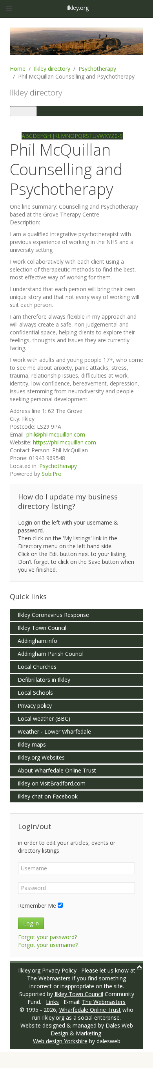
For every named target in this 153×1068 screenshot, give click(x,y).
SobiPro (52, 473)
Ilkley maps (32, 744)
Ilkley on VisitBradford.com (52, 783)
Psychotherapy (97, 68)
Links (52, 1002)
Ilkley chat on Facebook (48, 796)
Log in (31, 923)
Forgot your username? (48, 945)
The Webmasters (49, 978)
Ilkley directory (52, 68)
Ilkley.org (77, 7)
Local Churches (37, 666)
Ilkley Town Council (42, 627)
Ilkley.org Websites (41, 757)
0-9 (119, 135)
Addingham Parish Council (51, 653)
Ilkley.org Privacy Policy (47, 970)
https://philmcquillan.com (64, 442)
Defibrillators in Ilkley (44, 679)
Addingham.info (37, 640)
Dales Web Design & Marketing (92, 1029)
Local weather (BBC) (44, 718)
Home (18, 68)
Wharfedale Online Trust (90, 1009)
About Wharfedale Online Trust (57, 770)
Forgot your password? (47, 937)
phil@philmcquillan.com (55, 434)
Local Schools (35, 692)
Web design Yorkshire (60, 1041)
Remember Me (37, 905)
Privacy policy (35, 705)
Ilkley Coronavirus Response (53, 614)
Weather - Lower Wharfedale (54, 731)
